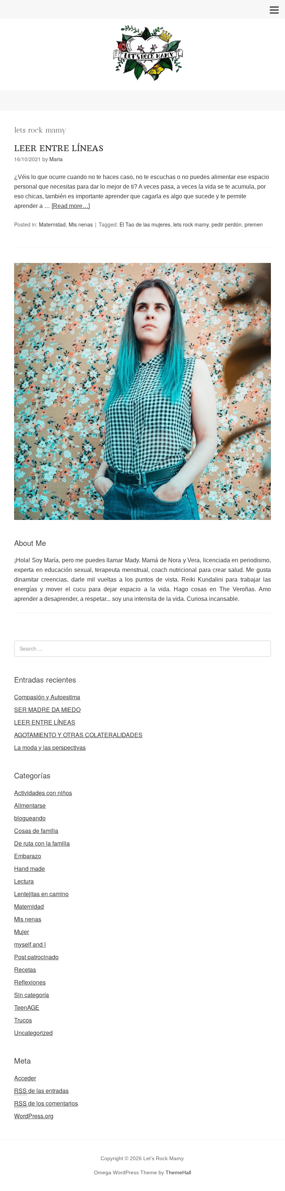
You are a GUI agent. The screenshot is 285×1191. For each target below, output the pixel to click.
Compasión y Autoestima (47, 697)
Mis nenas (81, 224)
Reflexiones (30, 982)
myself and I (30, 944)
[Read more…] (71, 206)
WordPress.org (33, 1116)
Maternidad (52, 224)
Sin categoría (31, 994)
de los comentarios (46, 1103)
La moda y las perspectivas (50, 747)
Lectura (24, 881)
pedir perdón (227, 224)
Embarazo (27, 856)
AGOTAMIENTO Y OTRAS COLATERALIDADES (78, 734)
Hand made (29, 868)
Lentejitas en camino (41, 893)
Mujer (21, 931)
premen (254, 224)
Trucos (23, 1020)
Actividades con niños (43, 792)
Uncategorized (33, 1032)
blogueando (30, 818)
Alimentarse (30, 805)
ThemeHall (178, 1172)
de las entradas (41, 1090)
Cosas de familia (36, 830)
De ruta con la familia (42, 843)
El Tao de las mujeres (144, 224)
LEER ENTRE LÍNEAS (59, 148)
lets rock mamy (191, 224)
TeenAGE (26, 1007)
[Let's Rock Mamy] (142, 83)
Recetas (25, 969)
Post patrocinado (36, 957)
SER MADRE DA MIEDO (47, 709)
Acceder (25, 1078)
